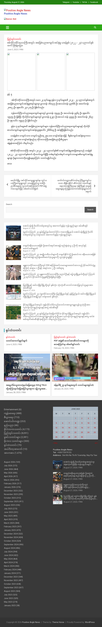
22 (75, 432)
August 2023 (9, 591)
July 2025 (8, 508)
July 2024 (8, 551)
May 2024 (8, 559)
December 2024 (11, 534)
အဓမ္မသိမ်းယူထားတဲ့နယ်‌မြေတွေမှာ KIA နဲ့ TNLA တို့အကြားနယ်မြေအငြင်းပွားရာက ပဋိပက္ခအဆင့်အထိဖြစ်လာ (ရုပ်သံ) (26, 388)
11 (95, 423)
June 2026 (8, 469)
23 (82, 432)
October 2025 (10, 498)
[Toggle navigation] (7, 27)
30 (82, 437)
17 (88, 428)
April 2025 (8, 519)
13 (63, 428)
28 (69, 437)
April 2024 (8, 562)
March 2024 (9, 566)
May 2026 (8, 473)
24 (88, 432)
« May (55, 443)
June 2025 (8, 512)
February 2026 (10, 483)
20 (63, 432)
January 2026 (10, 487)
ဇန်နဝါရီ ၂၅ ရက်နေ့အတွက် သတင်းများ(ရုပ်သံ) (74, 385)
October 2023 (10, 584)
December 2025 (11, 491)
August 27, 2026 (70, 468)
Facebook (94, 2)
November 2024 (11, 537)
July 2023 (8, 595)
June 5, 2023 (12, 49)
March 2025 (9, 523)
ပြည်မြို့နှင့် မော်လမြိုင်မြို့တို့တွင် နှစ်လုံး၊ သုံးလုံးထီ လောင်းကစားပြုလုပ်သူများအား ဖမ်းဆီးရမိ (80, 498)
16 (82, 428)
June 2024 (8, 555)
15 (75, 428)
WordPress (90, 622)
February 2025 (10, 526)
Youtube (76, 2)
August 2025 (9, 505)
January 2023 (10, 605)
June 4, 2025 (11, 344)
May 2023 (8, 602)
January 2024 (10, 573)
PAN (21, 49)
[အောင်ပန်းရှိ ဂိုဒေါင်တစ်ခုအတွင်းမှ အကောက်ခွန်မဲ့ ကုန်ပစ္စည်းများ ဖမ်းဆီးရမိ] (13, 233)
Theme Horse (58, 622)
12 (56, 428)
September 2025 (11, 501)
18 (95, 428)
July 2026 (8, 465)
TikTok (84, 2)
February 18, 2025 (61, 348)
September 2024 (11, 544)
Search (9, 204)
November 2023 (11, 580)
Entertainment (11, 409)
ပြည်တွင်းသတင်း (14, 39)
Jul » (96, 443)
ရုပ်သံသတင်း (13, 330)
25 (95, 432)
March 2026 (9, 480)
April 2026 (8, 476)
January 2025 (10, 530)
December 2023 (11, 577)
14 (69, 428)
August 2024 (9, 548)
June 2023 (8, 598)
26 (56, 437)
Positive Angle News (15, 13)
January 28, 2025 (13, 392)
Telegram (66, 2)
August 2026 (9, 462)
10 (88, 423)
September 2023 (11, 587)
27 (63, 437)
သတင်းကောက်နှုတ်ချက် (16, 341)
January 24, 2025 (61, 389)
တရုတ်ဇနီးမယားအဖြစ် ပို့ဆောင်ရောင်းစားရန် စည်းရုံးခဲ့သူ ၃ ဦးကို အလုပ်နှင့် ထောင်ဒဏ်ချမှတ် (79, 475)
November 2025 (11, 494)
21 (69, 432)
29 (75, 437)
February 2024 (10, 569)
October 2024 (10, 541)
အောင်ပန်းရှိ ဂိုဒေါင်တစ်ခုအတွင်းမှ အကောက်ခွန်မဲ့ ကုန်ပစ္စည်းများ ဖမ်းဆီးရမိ (55, 226)
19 (56, 432)
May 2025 (8, 516)
